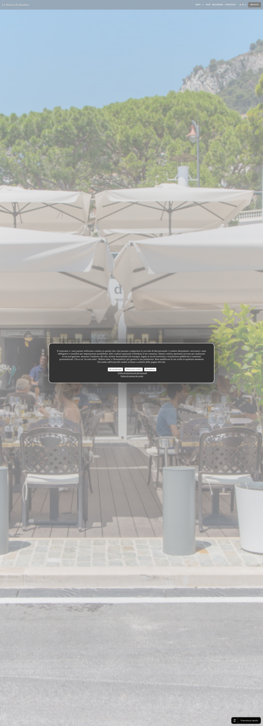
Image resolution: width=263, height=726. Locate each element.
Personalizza (150, 369)
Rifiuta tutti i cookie (133, 369)
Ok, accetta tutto (115, 369)
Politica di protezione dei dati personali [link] (132, 373)
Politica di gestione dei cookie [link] (132, 376)
